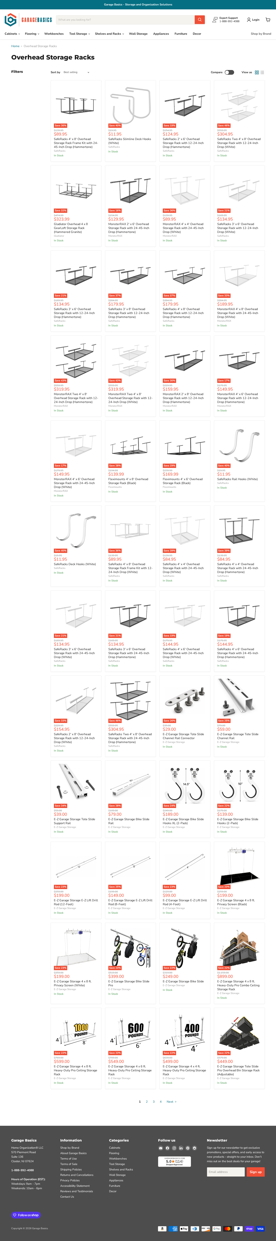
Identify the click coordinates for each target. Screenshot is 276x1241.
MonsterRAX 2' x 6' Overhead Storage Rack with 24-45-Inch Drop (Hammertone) (128, 228)
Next (170, 1102)
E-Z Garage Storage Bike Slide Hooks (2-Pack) (237, 821)
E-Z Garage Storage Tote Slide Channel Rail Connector (183, 736)
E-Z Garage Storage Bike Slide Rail (128, 821)
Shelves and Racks (108, 34)
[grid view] (256, 72)
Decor (197, 34)
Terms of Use (68, 1158)
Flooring (31, 34)
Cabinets (11, 34)
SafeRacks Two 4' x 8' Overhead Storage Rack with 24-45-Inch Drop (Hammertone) (130, 738)
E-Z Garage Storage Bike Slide (183, 981)
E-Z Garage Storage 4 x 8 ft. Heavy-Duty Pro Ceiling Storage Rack (75, 1070)
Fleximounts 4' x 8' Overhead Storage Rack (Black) (128, 481)
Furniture (181, 34)
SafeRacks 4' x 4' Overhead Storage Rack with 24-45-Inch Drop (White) (183, 568)
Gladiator (59, 236)
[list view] (262, 72)
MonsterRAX (115, 236)
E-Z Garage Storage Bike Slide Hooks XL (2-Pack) (183, 821)
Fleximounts (115, 487)
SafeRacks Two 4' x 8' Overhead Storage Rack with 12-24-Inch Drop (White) (239, 143)
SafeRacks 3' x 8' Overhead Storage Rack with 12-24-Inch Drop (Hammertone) (128, 313)
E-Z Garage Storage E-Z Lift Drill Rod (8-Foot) (130, 902)
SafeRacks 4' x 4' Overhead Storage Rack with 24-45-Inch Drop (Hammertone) (237, 568)
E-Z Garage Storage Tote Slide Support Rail (74, 821)
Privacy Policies (70, 1180)
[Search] (200, 19)
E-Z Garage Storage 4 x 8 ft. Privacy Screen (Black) (236, 902)
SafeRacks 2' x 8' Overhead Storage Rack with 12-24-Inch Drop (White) (74, 738)
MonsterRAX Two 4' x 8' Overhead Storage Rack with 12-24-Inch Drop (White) (130, 398)
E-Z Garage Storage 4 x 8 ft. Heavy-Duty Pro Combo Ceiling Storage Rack (238, 985)
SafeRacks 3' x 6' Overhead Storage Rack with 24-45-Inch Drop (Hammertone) (128, 653)
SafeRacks (59, 151)
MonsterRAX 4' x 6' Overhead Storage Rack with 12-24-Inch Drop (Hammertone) (237, 398)
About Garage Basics (73, 1153)
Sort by (55, 72)
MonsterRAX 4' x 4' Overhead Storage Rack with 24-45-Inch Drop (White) (183, 228)
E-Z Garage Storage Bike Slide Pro (128, 983)
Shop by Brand (261, 34)
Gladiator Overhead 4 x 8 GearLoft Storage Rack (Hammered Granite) (71, 228)
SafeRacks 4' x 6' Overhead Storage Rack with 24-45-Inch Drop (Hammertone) (237, 653)
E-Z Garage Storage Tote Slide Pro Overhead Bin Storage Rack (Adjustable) (238, 1070)
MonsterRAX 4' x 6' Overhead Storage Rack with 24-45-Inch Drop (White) (74, 483)
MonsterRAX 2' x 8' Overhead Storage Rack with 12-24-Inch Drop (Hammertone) (183, 398)
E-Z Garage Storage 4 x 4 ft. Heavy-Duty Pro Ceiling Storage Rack (184, 1070)
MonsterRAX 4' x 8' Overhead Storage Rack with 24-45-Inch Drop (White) (237, 313)
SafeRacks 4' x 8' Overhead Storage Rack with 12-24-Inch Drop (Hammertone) (183, 313)
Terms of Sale (68, 1164)
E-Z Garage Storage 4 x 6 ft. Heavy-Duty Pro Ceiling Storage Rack (130, 1070)
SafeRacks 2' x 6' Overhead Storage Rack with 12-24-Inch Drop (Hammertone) (183, 143)
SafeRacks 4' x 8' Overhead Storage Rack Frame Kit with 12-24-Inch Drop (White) (130, 568)
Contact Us (67, 1197)
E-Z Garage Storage (174, 742)
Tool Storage (78, 34)
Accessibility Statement (75, 1186)
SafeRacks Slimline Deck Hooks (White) (129, 141)
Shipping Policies (71, 1169)
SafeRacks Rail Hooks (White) (237, 479)
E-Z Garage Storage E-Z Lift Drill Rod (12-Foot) (76, 902)
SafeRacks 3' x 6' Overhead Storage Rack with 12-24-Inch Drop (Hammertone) (74, 313)
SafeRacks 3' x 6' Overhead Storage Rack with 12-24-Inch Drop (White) (237, 228)
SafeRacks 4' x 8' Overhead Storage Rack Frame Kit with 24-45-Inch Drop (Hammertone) (76, 143)
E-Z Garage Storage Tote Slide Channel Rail (238, 736)
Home (15, 46)
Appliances (161, 34)
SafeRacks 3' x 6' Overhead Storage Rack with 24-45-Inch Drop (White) (74, 653)
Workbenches (54, 34)
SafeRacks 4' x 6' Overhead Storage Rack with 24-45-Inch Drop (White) (183, 653)
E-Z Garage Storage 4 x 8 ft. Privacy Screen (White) (73, 983)
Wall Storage (138, 34)
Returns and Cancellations (76, 1175)
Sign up (256, 1172)
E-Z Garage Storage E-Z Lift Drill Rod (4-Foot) (185, 902)
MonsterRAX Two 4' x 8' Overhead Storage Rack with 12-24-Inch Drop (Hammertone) (76, 398)
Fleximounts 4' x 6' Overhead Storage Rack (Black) (183, 481)
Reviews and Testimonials (76, 1191)
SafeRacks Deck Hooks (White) (75, 564)
